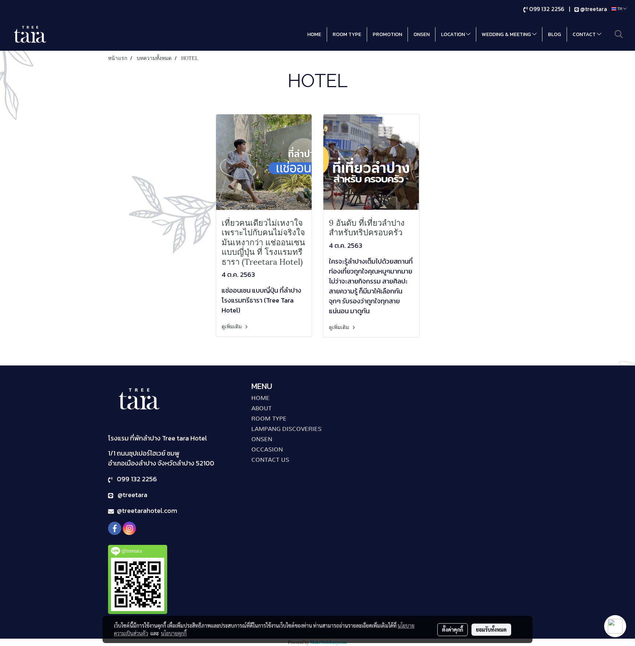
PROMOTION (387, 34)
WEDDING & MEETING (507, 34)
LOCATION (453, 34)
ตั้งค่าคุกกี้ (452, 629)
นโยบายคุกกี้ (174, 633)
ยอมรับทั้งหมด (491, 629)
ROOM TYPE (347, 34)
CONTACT (585, 34)
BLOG (554, 34)
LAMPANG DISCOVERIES (286, 429)
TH (619, 9)
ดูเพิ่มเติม (232, 326)
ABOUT (261, 408)
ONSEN (421, 34)
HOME (314, 34)
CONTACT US (270, 460)
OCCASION (267, 450)
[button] (619, 34)
